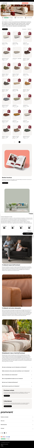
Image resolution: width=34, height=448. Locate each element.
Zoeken (29, 3)
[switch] (13, 228)
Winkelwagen (32, 3)
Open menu (1, 3)
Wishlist (31, 3)
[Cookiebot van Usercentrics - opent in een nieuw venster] (29, 213)
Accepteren (27, 233)
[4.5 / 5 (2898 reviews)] (8, 17)
